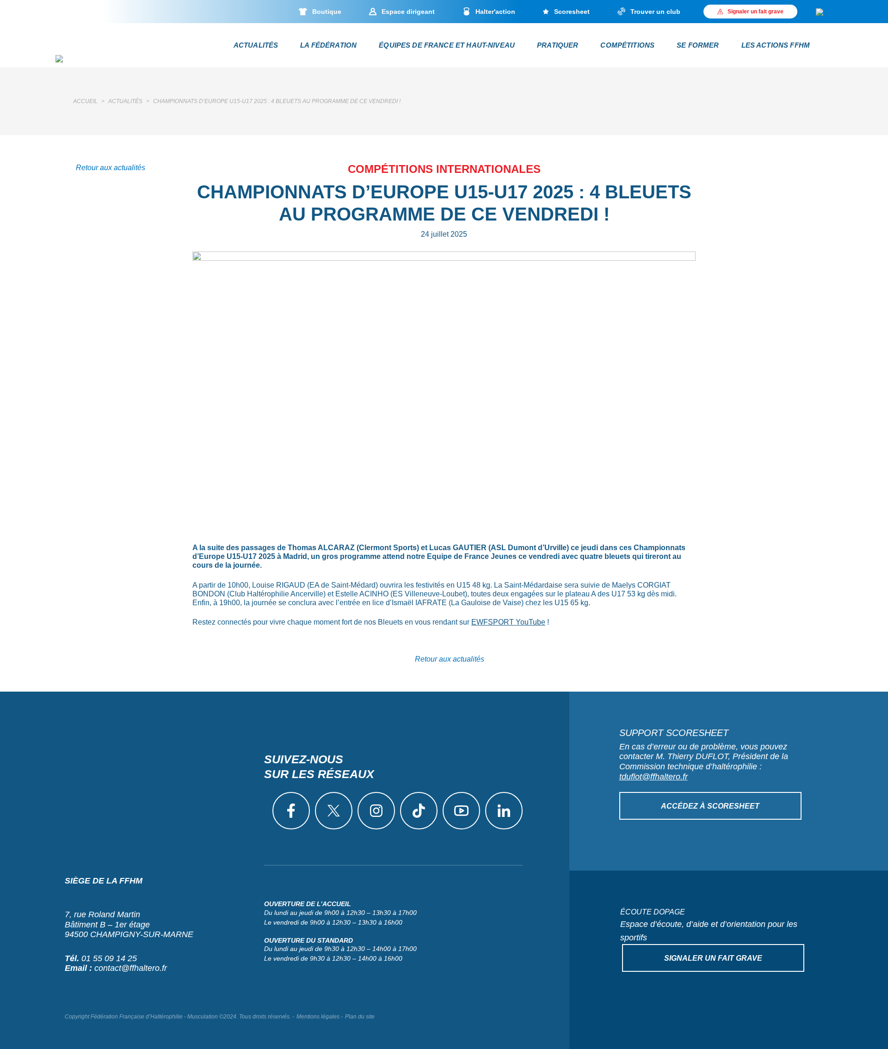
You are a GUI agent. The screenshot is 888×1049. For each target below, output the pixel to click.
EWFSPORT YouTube (508, 622)
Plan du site (360, 1016)
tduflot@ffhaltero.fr (653, 776)
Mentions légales (317, 1016)
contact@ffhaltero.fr (130, 968)
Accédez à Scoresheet (710, 806)
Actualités (256, 45)
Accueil (85, 101)
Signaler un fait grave (713, 958)
